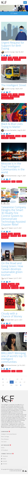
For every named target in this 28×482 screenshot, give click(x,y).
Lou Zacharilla (10, 136)
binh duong (22, 57)
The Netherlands (14, 96)
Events (2, 447)
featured (4, 57)
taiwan (10, 234)
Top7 (13, 181)
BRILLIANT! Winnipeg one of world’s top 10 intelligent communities (13, 357)
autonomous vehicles (7, 98)
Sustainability (5, 286)
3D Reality (13, 235)
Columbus (9, 325)
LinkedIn (4, 461)
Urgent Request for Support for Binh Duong (12, 45)
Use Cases (3, 441)
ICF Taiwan (17, 234)
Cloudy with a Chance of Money (11, 315)
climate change (6, 288)
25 (16, 382)
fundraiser (17, 59)
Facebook (5, 456)
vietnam (15, 57)
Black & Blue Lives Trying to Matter (12, 125)
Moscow (19, 181)
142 (16, 385)
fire (19, 235)
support (10, 59)
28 (3, 385)
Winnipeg (19, 371)
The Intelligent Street (13, 85)
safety (23, 235)
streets (15, 94)
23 (7, 382)
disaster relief (5, 235)
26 (20, 382)
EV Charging (15, 288)
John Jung (21, 94)
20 (17, 379)
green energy (14, 286)
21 (21, 379)
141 (11, 385)
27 (24, 382)
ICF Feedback (4, 450)
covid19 (4, 59)
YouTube (4, 463)
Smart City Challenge (19, 325)
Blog (10, 57)
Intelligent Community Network (8, 434)
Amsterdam (5, 96)
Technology (5, 237)
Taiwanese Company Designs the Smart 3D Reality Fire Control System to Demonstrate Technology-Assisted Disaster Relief (13, 215)
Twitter (4, 458)
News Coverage (6, 181)
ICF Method (5, 138)
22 (3, 382)
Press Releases (5, 439)
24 (11, 382)
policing (18, 136)
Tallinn (23, 136)
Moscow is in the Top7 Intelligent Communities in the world (13, 168)
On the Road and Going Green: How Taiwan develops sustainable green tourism (12, 269)
